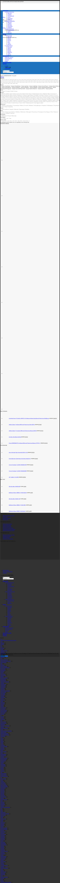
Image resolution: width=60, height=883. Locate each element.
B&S (1, 663)
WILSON (2, 878)
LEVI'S (1, 780)
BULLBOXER (3, 679)
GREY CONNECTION (4, 735)
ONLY (1, 811)
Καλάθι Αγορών (6, 537)
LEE (1, 777)
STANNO (2, 848)
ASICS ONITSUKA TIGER (5, 661)
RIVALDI (2, 830)
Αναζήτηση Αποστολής (8, 538)
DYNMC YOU (3, 707)
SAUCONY (2, 839)
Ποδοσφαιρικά (11, 16)
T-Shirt (9, 43)
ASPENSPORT (3, 662)
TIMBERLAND (3, 856)
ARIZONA (2, 657)
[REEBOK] (20, 231)
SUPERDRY (2, 854)
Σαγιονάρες (10, 18)
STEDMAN (2, 850)
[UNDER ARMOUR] (20, 338)
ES (1, 715)
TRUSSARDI (2, 861)
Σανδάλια (10, 27)
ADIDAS (2, 644)
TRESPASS (2, 859)
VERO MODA (3, 872)
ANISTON (2, 652)
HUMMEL (2, 745)
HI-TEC (1, 744)
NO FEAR (2, 803)
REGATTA (2, 825)
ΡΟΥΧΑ (4, 34)
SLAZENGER (3, 843)
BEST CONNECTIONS (4, 667)
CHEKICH (2, 688)
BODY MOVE (3, 675)
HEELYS (2, 741)
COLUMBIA (2, 694)
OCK (1, 808)
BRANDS (5, 63)
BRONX (2, 676)
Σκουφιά (7, 60)
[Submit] (3, 22)
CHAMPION (2, 687)
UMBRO (2, 866)
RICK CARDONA (3, 829)
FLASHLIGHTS (3, 723)
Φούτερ (9, 40)
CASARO (2, 683)
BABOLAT (2, 665)
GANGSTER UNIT (4, 728)
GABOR (2, 727)
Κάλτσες (9, 44)
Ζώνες (6, 61)
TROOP (2, 860)
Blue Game (2, 674)
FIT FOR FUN (3, 722)
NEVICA (2, 798)
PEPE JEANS (3, 815)
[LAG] (20, 409)
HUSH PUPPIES (3, 746)
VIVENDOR (2, 874)
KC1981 (2, 767)
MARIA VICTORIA (4, 786)
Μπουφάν (10, 36)
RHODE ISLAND (3, 828)
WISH (1, 879)
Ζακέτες (9, 38)
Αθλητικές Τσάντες (9, 57)
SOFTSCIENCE (3, 844)
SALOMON (2, 837)
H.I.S (1, 737)
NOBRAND (2, 804)
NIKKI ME (2, 802)
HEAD (1, 740)
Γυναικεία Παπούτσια (10, 21)
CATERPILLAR (3, 684)
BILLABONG (3, 670)
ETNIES (2, 718)
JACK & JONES (3, 751)
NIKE (1, 801)
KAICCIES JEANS (3, 758)
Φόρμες (9, 39)
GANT (1, 729)
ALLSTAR (2, 648)
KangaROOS (3, 760)
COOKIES (5, 573)
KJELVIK (2, 769)
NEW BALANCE (3, 799)
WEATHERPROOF (4, 877)
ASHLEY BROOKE (4, 660)
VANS (1, 869)
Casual (9, 17)
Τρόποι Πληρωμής (7, 525)
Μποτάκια (10, 19)
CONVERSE (2, 697)
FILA (1, 720)
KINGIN (2, 768)
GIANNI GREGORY (4, 733)
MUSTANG (2, 795)
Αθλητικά (10, 13)
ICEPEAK (2, 747)
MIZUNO (2, 794)
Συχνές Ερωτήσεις (7, 518)
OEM (1, 810)
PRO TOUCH (3, 819)
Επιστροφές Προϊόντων (8, 528)
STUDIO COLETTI (4, 851)
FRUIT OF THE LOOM (4, 725)
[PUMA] (20, 195)
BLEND (1, 672)
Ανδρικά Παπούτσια (9, 12)
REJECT (1, 826)
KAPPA (1, 763)
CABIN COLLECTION (4, 682)
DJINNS (2, 705)
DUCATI (2, 706)
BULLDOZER (3, 680)
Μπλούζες (10, 52)
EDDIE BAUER (3, 711)
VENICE (2, 870)
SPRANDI (2, 847)
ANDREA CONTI (3, 650)
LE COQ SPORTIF (4, 776)
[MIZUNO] (20, 373)
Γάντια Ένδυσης (8, 58)
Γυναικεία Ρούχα (9, 45)
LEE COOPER (3, 779)
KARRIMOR (2, 764)
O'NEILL (2, 806)
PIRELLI (2, 816)
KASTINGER (2, 766)
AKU (1, 647)
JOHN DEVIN (3, 755)
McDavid (2, 789)
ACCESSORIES (6, 56)
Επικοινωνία (5, 519)
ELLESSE (2, 714)
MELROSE (2, 791)
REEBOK (2, 824)
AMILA (1, 649)
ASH (1, 658)
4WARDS (2, 643)
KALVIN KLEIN (3, 759)
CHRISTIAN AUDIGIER (5, 691)
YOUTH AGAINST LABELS (5, 882)
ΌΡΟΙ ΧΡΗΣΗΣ (6, 570)
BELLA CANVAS (3, 666)
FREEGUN (2, 724)
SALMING (2, 835)
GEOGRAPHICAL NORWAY (6, 731)
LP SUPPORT (3, 784)
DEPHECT (2, 702)
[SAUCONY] (20, 302)
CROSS (1, 698)
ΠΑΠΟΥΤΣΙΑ (5, 10)
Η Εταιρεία (5, 517)
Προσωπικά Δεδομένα (7, 571)
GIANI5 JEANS (3, 732)
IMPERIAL (2, 749)
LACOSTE (2, 771)
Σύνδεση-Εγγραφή (7, 536)
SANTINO (2, 838)
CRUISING (2, 700)
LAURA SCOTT (3, 775)
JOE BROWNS (3, 754)
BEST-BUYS (2, 669)
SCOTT (1, 841)
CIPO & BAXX (3, 692)
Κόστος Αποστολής (7, 526)
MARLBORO (3, 788)
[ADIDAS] (20, 160)
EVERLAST (2, 719)
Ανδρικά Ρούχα (8, 35)
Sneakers (10, 14)
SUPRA (1, 855)
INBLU (1, 750)
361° (1, 641)
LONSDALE (2, 782)
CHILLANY (2, 689)
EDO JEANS (2, 713)
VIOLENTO (2, 873)
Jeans (9, 41)
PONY (1, 817)
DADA (1, 701)
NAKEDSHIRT (3, 797)
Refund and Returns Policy (8, 515)
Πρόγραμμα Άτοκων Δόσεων (9, 529)
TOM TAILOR (3, 857)
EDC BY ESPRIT (3, 710)
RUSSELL (2, 833)
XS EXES (2, 881)
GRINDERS (2, 736)
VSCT (1, 876)
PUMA (1, 820)
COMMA (2, 696)
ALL (1, 639)
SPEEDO (2, 846)
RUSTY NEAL (3, 834)
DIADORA (2, 704)
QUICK (1, 821)
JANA (1, 753)
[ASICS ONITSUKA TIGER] (20, 266)
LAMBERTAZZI (3, 773)
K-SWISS (2, 757)
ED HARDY (2, 709)
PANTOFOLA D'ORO (4, 813)
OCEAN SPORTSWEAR (5, 807)
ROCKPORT (2, 832)
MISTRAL (2, 793)
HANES (2, 738)
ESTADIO (2, 716)
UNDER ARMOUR (4, 868)
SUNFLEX (2, 852)
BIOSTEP (2, 671)
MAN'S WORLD (3, 785)
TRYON (2, 863)
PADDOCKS (2, 812)
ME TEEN (2, 790)
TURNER (2, 864)
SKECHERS (2, 842)
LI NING (2, 781)
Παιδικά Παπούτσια (9, 29)
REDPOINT (2, 823)
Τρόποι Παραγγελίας (7, 524)
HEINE (1, 742)
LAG (1, 772)
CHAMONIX (2, 685)
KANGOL (2, 762)
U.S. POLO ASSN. (4, 865)
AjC (1, 645)
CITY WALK (2, 693)
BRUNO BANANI (3, 678)
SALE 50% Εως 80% (7, 62)
